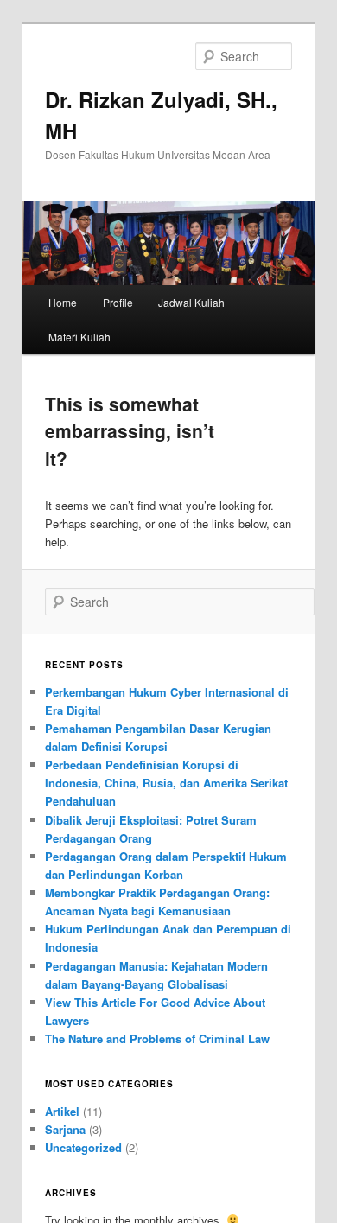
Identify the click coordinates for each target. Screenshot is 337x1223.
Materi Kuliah (79, 336)
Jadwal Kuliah (191, 302)
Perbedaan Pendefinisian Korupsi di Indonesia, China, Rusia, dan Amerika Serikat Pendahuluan (166, 782)
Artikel (62, 1111)
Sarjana (65, 1129)
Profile (118, 302)
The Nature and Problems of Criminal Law (157, 1038)
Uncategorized (83, 1147)
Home (62, 302)
